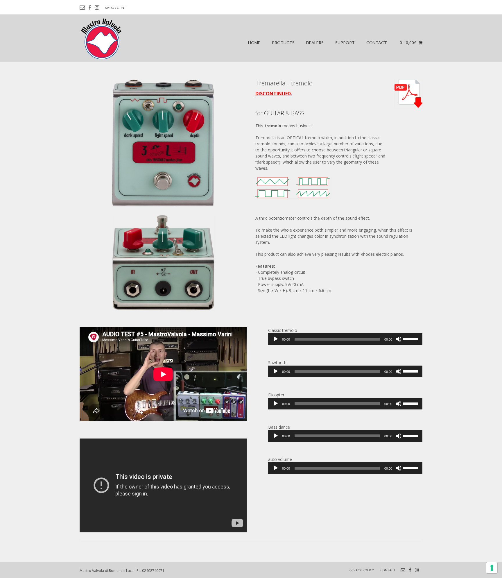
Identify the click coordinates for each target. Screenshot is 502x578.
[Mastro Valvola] (102, 38)
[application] (345, 339)
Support (345, 42)
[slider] (411, 338)
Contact (376, 42)
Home (254, 42)
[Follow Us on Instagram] (97, 7)
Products (283, 42)
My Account (115, 8)
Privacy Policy (361, 570)
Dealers (315, 42)
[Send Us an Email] (82, 7)
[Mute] (398, 339)
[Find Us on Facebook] (89, 7)
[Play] (276, 339)
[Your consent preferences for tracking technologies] (491, 567)
